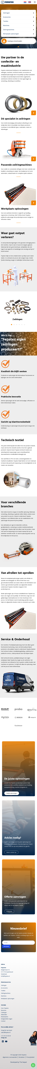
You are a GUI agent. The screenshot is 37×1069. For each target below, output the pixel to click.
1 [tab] (18, 46)
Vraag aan (9, 911)
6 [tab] (24, 324)
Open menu (34, 2)
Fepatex (24, 1055)
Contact (3, 1021)
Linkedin (2, 1041)
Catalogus (4, 1012)
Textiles (3, 990)
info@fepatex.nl (5, 976)
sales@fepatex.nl (5, 1032)
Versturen (6, 946)
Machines (3, 996)
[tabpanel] (17, 308)
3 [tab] (16, 324)
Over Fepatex (5, 1008)
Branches (3, 1010)
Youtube (6, 1041)
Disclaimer (22, 1057)
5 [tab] (21, 324)
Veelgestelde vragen (6, 1019)
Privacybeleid (30, 1057)
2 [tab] (14, 324)
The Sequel (23, 1062)
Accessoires (4, 988)
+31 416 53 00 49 (6, 1036)
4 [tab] (19, 324)
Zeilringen (3, 985)
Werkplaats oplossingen (7, 998)
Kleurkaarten (4, 1017)
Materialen (4, 1014)
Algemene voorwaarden (10, 1057)
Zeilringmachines (5, 993)
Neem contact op (11, 852)
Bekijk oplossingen (11, 793)
